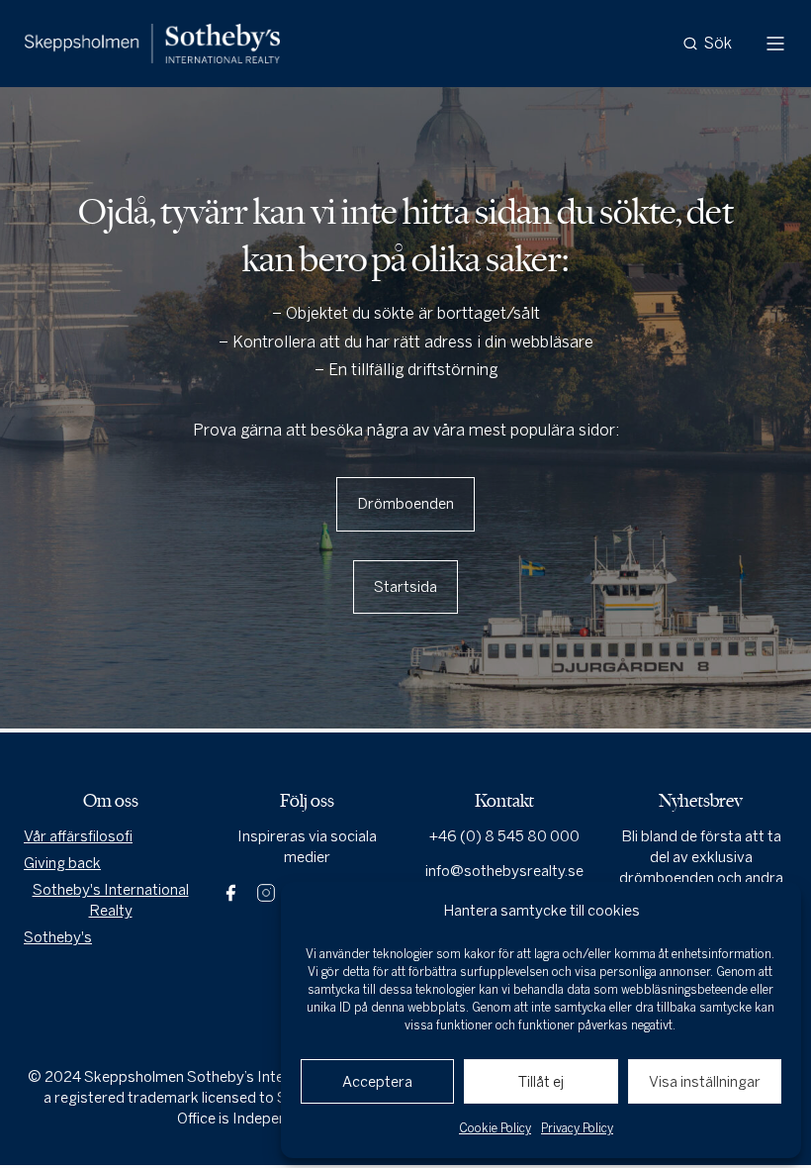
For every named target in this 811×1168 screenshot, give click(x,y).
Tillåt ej (541, 1082)
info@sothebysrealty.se (504, 871)
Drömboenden (405, 504)
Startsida (405, 587)
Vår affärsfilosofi (78, 836)
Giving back (62, 863)
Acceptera (377, 1082)
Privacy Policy (577, 1128)
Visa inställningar (705, 1082)
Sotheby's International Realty (111, 900)
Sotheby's (58, 937)
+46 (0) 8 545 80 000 (504, 836)
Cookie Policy (495, 1128)
